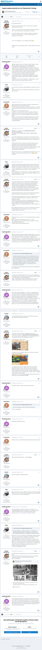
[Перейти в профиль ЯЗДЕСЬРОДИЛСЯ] (6, 66)
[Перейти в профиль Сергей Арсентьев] (3, 12)
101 (6, 323)
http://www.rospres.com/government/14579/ (30, 334)
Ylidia (6, 84)
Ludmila (6, 313)
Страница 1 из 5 (18, 16)
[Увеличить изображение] (33, 40)
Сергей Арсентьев (11, 11)
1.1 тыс (7, 72)
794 (7, 111)
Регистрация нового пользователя (12, 632)
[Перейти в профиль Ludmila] (6, 317)
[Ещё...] (39, 21)
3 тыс (7, 31)
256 (7, 94)
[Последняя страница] (14, 16)
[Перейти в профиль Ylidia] (6, 88)
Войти (30, 632)
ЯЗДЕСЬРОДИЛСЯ (6, 62)
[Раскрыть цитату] (13, 253)
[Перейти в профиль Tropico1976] (6, 105)
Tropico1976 (6, 102)
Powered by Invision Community (21, 648)
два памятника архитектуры (29, 130)
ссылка (30, 457)
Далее (11, 16)
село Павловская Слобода (17, 12)
